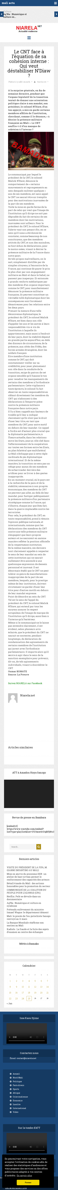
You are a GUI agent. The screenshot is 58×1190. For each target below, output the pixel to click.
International (19, 1108)
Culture (7, 11)
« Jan (9, 1003)
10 (23, 986)
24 (23, 998)
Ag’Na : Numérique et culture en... (15, 15)
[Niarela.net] (29, 33)
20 (41, 992)
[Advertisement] (29, 724)
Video (15, 1112)
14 (47, 986)
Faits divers (18, 1085)
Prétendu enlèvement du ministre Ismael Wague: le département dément (28, 911)
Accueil (16, 1074)
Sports (16, 1089)
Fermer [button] (28, 1182)
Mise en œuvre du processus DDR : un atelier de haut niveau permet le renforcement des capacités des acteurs (28, 876)
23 (16, 998)
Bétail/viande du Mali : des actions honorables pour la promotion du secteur (28, 885)
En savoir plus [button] (24, 1175)
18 (29, 992)
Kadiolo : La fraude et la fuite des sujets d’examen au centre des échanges (28, 930)
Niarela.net (41, 82)
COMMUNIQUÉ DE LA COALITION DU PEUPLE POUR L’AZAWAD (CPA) (26, 891)
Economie (18, 1100)
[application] (29, 794)
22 (10, 998)
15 (10, 992)
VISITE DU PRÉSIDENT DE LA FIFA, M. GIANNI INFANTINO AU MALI (27, 869)
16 (16, 992)
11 (29, 986)
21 (47, 992)
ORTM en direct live (16, 1187)
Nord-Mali (18, 1077)
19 (35, 992)
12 (35, 986)
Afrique (16, 1093)
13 (41, 986)
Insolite (17, 1104)
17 (23, 992)
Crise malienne (20, 1096)
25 (29, 998)
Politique (17, 1081)
